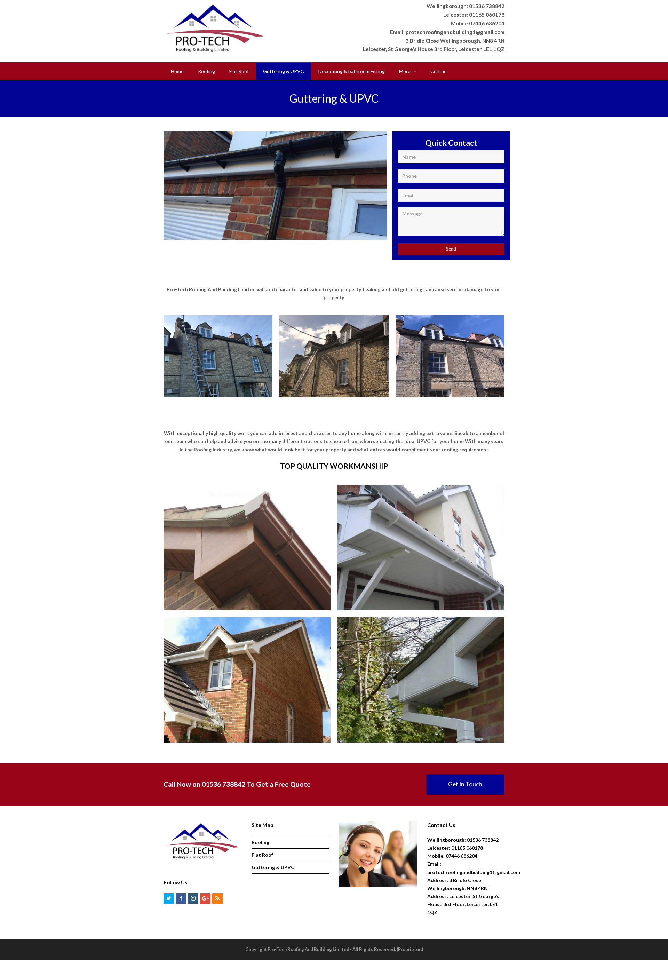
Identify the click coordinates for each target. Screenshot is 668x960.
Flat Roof (262, 855)
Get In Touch (465, 784)
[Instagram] (193, 898)
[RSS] (217, 898)
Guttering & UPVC (273, 867)
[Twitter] (169, 898)
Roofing (260, 842)
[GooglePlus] (205, 898)
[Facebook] (181, 898)
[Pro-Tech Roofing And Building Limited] (215, 27)
